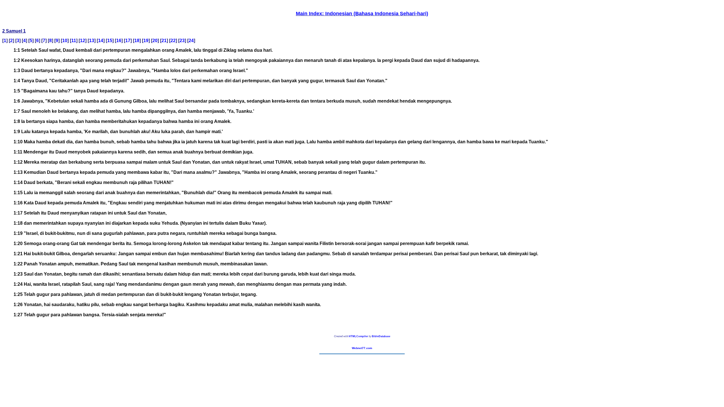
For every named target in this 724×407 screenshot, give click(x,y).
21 (164, 40)
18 (136, 40)
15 (109, 40)
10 (64, 40)
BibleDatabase (381, 336)
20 (155, 40)
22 (173, 40)
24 (191, 40)
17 (127, 40)
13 (91, 40)
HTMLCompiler (358, 336)
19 (145, 40)
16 (118, 40)
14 (100, 40)
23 (182, 40)
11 (73, 40)
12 (82, 40)
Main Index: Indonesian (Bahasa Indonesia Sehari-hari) (362, 13)
